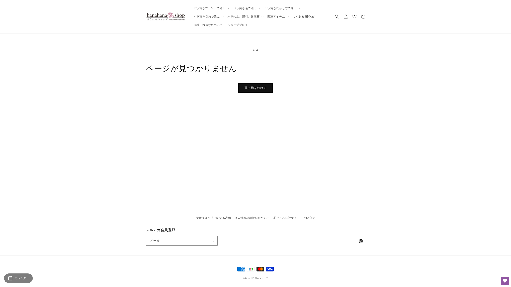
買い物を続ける (255, 88)
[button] (211, 8)
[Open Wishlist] (505, 281)
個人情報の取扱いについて (252, 218)
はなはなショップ (259, 278)
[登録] (213, 241)
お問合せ (309, 218)
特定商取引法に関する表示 (213, 218)
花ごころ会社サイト (286, 218)
